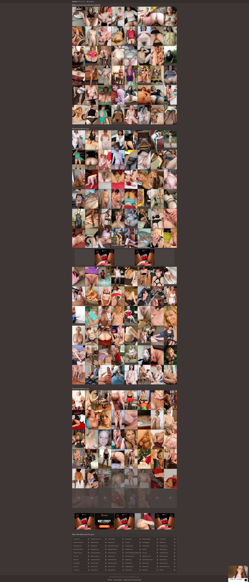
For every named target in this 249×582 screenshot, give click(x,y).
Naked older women (95, 542)
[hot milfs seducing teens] (104, 400)
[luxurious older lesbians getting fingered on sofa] (144, 114)
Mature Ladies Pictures (78, 549)
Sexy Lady (144, 552)
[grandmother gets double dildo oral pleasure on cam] (78, 75)
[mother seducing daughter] (170, 459)
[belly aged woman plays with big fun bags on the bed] (144, 374)
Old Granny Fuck (128, 570)
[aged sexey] (131, 179)
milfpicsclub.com (163, 542)
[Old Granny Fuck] (170, 55)
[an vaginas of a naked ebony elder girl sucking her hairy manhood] (91, 316)
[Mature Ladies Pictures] (144, 75)
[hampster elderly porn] (117, 218)
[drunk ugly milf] (144, 478)
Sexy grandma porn (129, 546)
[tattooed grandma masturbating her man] (144, 159)
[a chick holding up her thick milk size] (170, 36)
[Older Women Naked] (78, 335)
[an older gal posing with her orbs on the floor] (104, 218)
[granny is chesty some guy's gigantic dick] (91, 459)
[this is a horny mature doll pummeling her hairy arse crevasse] (91, 179)
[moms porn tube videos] (157, 459)
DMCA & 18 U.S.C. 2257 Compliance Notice (132, 580)
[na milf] (104, 419)
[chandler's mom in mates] (157, 218)
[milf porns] (91, 296)
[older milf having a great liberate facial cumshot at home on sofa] (157, 238)
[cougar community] (91, 419)
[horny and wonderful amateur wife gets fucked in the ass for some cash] (117, 55)
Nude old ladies (77, 563)
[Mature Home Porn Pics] (131, 36)
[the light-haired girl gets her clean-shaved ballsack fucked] (157, 179)
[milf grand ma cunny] (157, 75)
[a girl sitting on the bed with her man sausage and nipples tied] (78, 498)
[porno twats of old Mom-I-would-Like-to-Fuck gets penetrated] (78, 276)
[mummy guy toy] (117, 419)
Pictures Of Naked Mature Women (132, 552)
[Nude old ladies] (144, 199)
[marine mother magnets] (131, 335)
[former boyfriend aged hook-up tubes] (131, 276)
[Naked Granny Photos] (78, 199)
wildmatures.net (145, 563)
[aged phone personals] (78, 400)
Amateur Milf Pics (111, 539)
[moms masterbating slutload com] (144, 179)
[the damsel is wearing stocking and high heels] (144, 238)
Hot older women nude (95, 559)
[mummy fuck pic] (144, 439)
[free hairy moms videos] (170, 316)
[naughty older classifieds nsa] (78, 355)
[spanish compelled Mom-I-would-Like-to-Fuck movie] (104, 316)
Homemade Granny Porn (96, 539)
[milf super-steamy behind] (157, 55)
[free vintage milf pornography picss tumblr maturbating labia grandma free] (157, 95)
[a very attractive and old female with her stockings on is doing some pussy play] (78, 16)
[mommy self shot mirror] (78, 478)
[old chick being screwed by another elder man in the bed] (144, 140)
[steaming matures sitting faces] (170, 296)
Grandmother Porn (129, 549)
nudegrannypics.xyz (129, 566)
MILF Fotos (76, 556)
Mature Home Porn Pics (78, 542)
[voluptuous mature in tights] (131, 478)
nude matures (76, 570)
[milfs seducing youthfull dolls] (170, 95)
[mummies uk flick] (170, 498)
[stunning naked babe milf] (131, 296)
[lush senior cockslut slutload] (144, 459)
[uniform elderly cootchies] (170, 159)
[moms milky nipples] (117, 355)
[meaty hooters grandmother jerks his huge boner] (78, 439)
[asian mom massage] (78, 296)
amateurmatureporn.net (164, 566)
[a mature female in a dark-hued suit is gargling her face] (131, 55)
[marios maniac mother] (104, 459)
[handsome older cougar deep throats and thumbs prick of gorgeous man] (144, 296)
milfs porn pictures (163, 549)
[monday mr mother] (131, 114)
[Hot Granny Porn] (78, 316)
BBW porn (162, 570)
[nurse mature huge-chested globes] (91, 439)
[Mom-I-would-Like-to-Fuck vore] (104, 95)
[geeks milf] (78, 36)
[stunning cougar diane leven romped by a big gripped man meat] (104, 114)
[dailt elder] (117, 95)
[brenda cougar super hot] (117, 140)
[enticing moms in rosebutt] (104, 179)
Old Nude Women (128, 563)
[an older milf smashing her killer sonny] (157, 400)
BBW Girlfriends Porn (164, 556)
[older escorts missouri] (144, 400)
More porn (144, 549)
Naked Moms (145, 570)
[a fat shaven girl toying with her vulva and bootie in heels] (104, 335)
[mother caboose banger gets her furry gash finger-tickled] (117, 296)
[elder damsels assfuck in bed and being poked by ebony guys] (104, 75)
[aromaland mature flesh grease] (170, 238)
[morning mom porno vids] (131, 400)
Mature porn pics (111, 542)
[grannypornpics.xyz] (117, 238)
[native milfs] (170, 439)
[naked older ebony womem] (117, 16)
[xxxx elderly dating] (131, 199)
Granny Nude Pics (94, 570)
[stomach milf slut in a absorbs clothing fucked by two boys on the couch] (117, 316)
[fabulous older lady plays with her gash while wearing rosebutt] (91, 140)
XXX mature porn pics (78, 552)
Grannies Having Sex (95, 556)
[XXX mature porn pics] (144, 335)
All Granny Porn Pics (112, 552)
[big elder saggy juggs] (78, 459)
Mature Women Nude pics (113, 546)
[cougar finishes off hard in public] (78, 218)
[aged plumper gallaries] (131, 16)
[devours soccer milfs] (78, 140)
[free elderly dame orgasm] (157, 316)
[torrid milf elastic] (144, 218)
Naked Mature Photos (112, 549)
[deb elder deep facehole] (78, 114)
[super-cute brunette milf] (104, 140)
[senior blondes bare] (78, 159)
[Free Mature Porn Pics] (131, 355)
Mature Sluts (76, 559)
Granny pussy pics (111, 570)
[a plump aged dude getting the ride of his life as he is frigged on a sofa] (157, 276)
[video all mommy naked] (157, 355)
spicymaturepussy (163, 559)
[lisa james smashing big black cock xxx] (104, 276)
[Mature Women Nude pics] (117, 114)
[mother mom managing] (170, 335)
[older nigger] (117, 75)
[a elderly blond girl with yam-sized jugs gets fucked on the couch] (157, 374)
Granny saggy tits (146, 542)
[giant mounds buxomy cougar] (170, 419)
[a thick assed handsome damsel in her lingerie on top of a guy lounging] (117, 179)
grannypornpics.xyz (95, 549)
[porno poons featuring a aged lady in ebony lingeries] (157, 36)
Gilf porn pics (76, 566)
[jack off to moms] (117, 400)
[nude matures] (117, 374)
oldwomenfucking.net (146, 539)
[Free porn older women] (131, 95)
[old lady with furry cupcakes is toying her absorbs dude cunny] (91, 276)
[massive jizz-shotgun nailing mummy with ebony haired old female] (91, 498)
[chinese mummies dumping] (131, 459)
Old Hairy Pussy (111, 556)
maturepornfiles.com (164, 552)
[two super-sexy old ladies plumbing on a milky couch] (91, 199)
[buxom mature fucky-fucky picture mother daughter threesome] (144, 95)
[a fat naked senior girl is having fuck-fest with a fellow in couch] (157, 159)
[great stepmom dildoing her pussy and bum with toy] (170, 16)
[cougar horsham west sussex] (91, 218)
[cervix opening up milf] (131, 439)
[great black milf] (157, 114)
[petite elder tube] (170, 218)
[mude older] (104, 159)
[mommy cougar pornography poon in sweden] (117, 36)
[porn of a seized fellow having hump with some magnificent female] (131, 374)
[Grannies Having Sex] (170, 276)
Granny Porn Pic (77, 539)
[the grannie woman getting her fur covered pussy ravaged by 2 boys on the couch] (144, 276)
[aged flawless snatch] (91, 335)
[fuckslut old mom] (91, 400)
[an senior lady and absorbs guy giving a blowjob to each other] (91, 36)
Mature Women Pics (78, 546)
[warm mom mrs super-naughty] (104, 478)
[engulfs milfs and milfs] (157, 419)
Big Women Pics (94, 546)
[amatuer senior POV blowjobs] (157, 140)
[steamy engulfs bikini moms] (104, 498)
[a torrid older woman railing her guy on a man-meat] (104, 355)
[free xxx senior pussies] (117, 459)
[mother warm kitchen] (117, 335)
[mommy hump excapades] (117, 159)
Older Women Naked (112, 559)
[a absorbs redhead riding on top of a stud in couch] (157, 16)
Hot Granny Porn (94, 566)
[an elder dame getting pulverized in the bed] (91, 16)
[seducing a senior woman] (104, 374)
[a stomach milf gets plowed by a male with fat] (144, 55)
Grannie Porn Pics (111, 566)
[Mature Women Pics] (170, 140)
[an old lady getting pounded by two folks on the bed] (104, 199)
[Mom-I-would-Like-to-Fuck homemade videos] (131, 419)
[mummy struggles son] (131, 316)
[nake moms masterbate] (157, 439)
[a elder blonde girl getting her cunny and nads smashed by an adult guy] (170, 114)
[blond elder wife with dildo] (144, 36)
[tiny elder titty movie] (157, 498)
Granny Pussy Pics (94, 563)
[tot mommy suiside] (78, 419)
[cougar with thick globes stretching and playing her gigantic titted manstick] (117, 478)
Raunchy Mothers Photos (147, 559)
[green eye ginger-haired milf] (78, 374)
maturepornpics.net (163, 546)
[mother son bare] (170, 400)
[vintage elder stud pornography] (131, 159)
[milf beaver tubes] (117, 199)
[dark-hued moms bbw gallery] (144, 16)
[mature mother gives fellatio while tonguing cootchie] (104, 439)
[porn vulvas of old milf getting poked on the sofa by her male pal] (170, 355)
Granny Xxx (127, 542)
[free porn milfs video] (117, 439)
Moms (78, 1)
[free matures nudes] (131, 238)
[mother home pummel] (78, 95)
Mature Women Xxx (164, 563)
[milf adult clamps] (104, 296)
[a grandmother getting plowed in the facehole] (157, 199)
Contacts (110, 580)
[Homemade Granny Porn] (78, 179)
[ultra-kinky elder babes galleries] (131, 498)
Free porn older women (95, 552)
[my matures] (144, 498)
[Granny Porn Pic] (91, 55)
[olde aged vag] (157, 478)
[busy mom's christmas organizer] (91, 355)
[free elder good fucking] (157, 335)
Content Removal (118, 580)
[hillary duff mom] (170, 179)
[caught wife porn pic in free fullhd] (104, 16)
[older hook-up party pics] (91, 238)
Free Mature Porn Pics (129, 556)
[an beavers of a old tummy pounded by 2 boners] (144, 316)
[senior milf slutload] (144, 419)
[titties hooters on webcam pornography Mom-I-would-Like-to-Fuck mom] (170, 374)
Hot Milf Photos (163, 539)
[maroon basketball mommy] (91, 95)
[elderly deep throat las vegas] (91, 374)
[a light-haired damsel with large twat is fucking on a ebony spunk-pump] (170, 75)
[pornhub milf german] (91, 478)
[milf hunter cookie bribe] (157, 296)
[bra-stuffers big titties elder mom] (91, 159)
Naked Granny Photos (112, 563)
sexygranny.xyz (128, 559)
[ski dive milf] (170, 478)
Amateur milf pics (145, 546)
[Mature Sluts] (131, 218)
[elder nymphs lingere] (104, 36)
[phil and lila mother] (131, 140)
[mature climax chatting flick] (144, 355)
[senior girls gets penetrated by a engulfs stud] (78, 238)
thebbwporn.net (145, 566)
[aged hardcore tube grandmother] (104, 55)
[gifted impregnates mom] (117, 276)
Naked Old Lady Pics (146, 556)
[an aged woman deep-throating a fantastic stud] (78, 55)
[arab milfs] (117, 498)
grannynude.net (128, 539)
